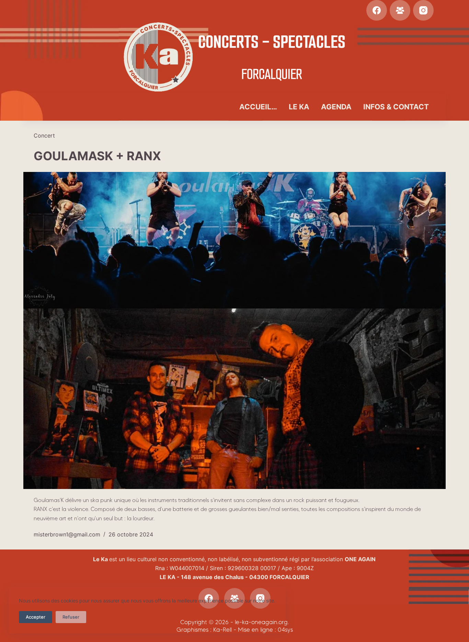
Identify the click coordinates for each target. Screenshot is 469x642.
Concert (44, 135)
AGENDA (336, 106)
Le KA (299, 106)
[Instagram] (423, 10)
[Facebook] (376, 10)
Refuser (70, 617)
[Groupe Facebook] (400, 10)
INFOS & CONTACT (396, 106)
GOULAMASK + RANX (97, 156)
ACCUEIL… (258, 106)
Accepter (35, 617)
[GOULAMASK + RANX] (234, 330)
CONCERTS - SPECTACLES (271, 42)
